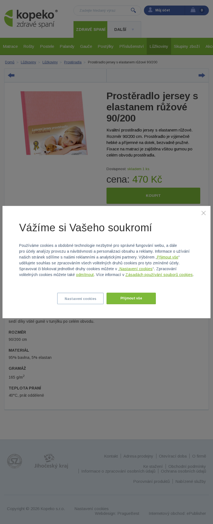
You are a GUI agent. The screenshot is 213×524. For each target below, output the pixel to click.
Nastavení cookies (136, 269)
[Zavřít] (203, 212)
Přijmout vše (167, 257)
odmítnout (85, 274)
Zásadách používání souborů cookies (159, 274)
